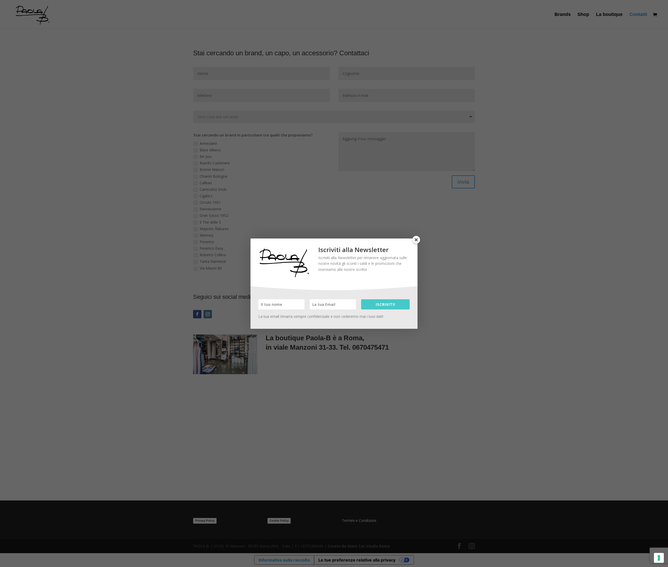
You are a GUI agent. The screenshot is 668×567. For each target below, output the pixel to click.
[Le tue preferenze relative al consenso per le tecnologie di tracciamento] (659, 558)
